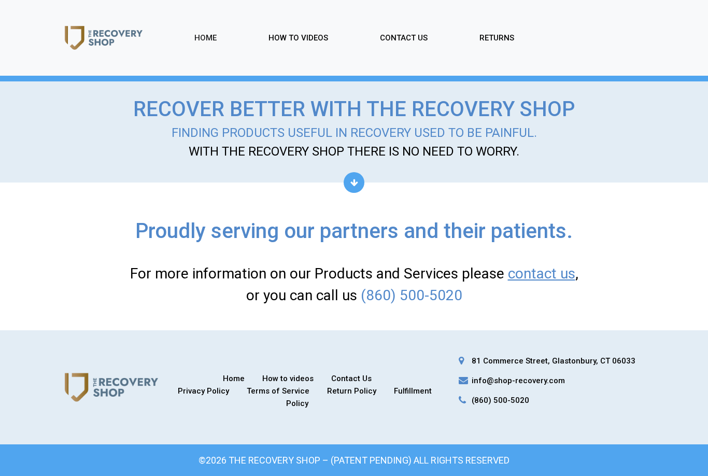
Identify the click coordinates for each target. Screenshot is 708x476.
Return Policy (351, 391)
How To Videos (298, 38)
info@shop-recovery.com (518, 380)
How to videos (288, 378)
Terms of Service (278, 391)
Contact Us (404, 38)
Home (205, 38)
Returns (496, 38)
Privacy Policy (203, 391)
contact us (541, 273)
